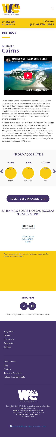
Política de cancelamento (14, 377)
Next (47, 76)
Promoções (9, 339)
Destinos (7, 335)
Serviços (7, 347)
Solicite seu (8, 22)
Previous (8, 76)
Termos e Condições (12, 373)
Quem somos (9, 361)
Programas (8, 331)
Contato (7, 369)
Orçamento (9, 343)
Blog (6, 365)
